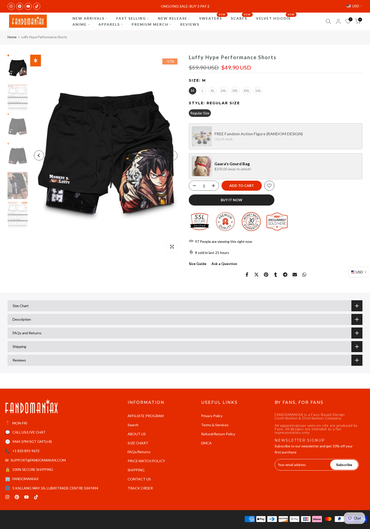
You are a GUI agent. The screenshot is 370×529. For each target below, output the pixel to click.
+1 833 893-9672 (26, 451)
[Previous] (39, 155)
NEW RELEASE (172, 18)
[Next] (172, 155)
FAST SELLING (131, 18)
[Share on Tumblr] (275, 275)
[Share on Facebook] (247, 275)
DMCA (206, 443)
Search (133, 425)
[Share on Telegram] (285, 275)
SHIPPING (136, 470)
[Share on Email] (294, 275)
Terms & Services (215, 425)
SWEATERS (212, 17)
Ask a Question (224, 263)
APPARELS (109, 24)
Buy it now (231, 200)
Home (12, 37)
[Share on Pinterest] (266, 275)
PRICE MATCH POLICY (146, 461)
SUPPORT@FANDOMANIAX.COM (38, 460)
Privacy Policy (212, 416)
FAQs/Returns (139, 452)
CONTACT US (139, 479)
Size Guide (197, 263)
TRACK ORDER (140, 488)
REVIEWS (189, 24)
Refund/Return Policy (218, 434)
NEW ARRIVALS (88, 18)
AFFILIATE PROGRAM (146, 416)
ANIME (79, 24)
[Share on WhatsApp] (304, 275)
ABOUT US (137, 434)
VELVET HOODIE (275, 17)
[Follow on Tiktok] (36, 6)
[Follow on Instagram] (11, 6)
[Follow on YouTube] (28, 6)
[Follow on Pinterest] (19, 6)
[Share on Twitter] (256, 275)
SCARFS (241, 17)
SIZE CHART (138, 443)
